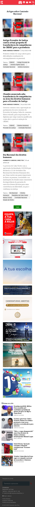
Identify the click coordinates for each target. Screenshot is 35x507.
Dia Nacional (13, 193)
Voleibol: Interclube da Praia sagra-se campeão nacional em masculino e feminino (23, 458)
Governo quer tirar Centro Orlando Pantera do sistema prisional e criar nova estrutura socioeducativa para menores (23, 422)
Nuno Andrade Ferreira (11, 104)
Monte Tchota (7, 197)
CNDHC (11, 62)
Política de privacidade (9, 502)
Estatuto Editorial (7, 500)
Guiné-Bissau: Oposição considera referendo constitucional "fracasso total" (22, 446)
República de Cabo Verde (20, 195)
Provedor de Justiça (9, 128)
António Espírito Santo (17, 64)
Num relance (7, 496)
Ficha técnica (6, 498)
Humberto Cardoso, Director (13, 160)
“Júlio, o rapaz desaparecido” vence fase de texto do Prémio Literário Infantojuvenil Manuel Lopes (23, 434)
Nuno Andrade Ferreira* (11, 50)
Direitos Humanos (22, 125)
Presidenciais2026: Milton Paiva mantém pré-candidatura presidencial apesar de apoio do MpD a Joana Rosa (23, 409)
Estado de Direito (8, 200)
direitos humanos (23, 67)
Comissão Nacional (9, 67)
